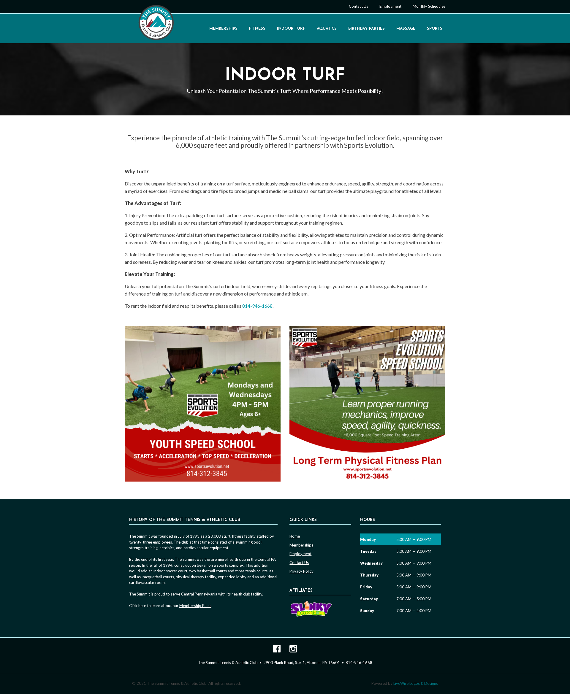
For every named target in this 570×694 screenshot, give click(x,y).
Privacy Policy (301, 571)
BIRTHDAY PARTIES (366, 29)
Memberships (301, 545)
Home (294, 536)
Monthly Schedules (429, 6)
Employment (390, 6)
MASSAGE (405, 29)
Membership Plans (195, 605)
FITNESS (257, 29)
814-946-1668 (257, 306)
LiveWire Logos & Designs (415, 683)
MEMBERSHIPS (223, 29)
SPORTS (434, 29)
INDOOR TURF (291, 29)
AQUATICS (327, 29)
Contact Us (358, 6)
